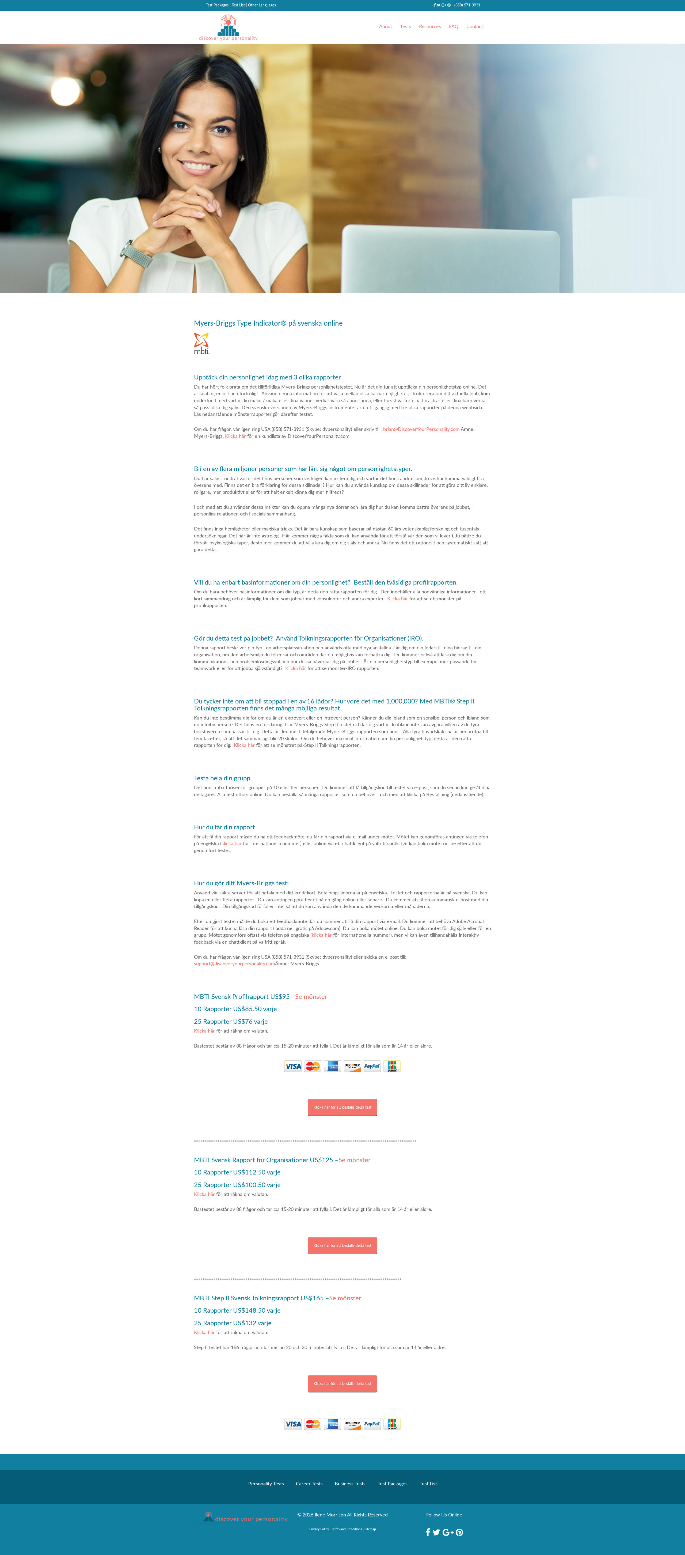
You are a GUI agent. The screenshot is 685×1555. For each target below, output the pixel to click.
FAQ (453, 26)
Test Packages (217, 5)
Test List (238, 5)
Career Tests (309, 1484)
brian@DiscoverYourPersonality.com (421, 429)
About (385, 26)
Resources (430, 26)
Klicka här (235, 436)
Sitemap (370, 1529)
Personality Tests (266, 1484)
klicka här (232, 843)
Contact (474, 26)
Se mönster (311, 997)
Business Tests (350, 1484)
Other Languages (262, 5)
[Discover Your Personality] (241, 1518)
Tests (405, 26)
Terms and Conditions (346, 1529)
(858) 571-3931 (467, 5)
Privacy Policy (319, 1529)
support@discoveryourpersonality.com (234, 964)
